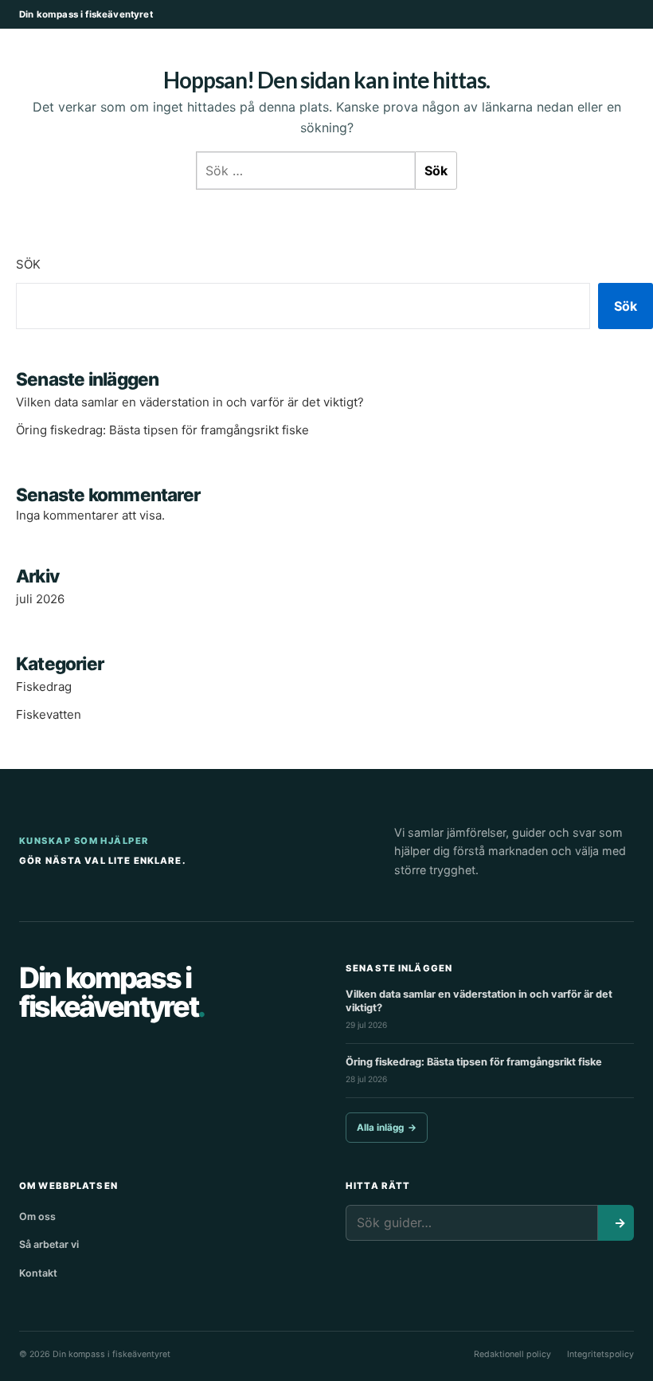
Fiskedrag (44, 686)
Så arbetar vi (49, 1244)
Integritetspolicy (600, 1354)
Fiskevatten (48, 714)
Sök (28, 264)
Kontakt (38, 1273)
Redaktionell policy (512, 1354)
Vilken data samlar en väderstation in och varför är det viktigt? (190, 402)
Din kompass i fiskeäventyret (86, 14)
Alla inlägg (386, 1127)
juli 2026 (40, 598)
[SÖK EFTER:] (305, 170)
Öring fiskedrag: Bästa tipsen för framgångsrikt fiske (162, 429)
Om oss (37, 1216)
